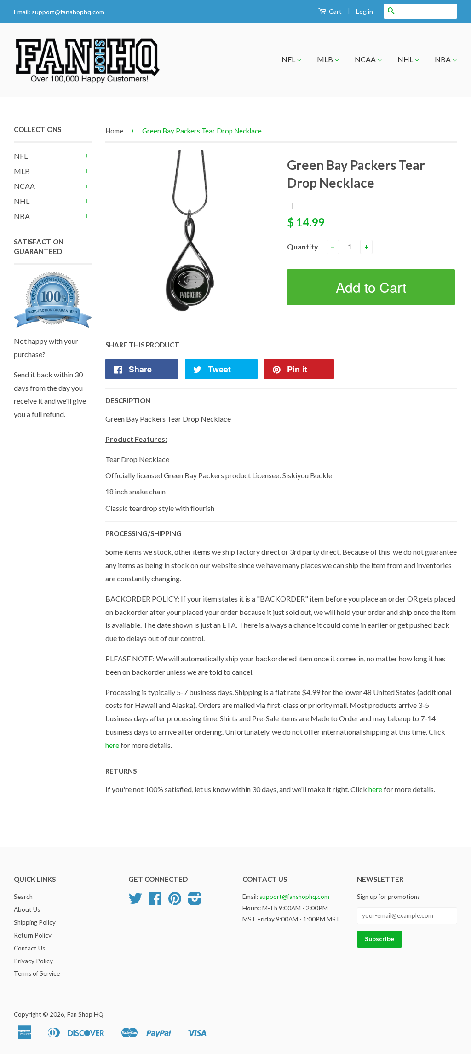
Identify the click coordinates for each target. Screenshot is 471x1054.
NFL (289, 59)
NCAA (366, 59)
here (112, 745)
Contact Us (29, 948)
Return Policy (33, 935)
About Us (27, 909)
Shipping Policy (35, 922)
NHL (405, 59)
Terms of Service (37, 973)
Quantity (302, 246)
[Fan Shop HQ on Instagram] (195, 901)
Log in (364, 11)
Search (23, 896)
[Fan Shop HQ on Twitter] (135, 901)
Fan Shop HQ (85, 1014)
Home (114, 131)
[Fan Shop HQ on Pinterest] (175, 901)
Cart (334, 11)
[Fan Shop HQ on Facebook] (155, 901)
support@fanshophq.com (68, 12)
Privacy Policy (33, 961)
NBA (443, 59)
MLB (325, 59)
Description (127, 400)
